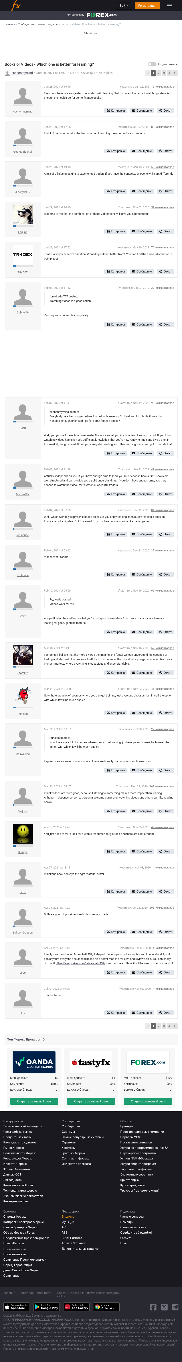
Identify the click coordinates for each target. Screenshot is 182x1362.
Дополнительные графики (80, 1248)
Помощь (126, 1222)
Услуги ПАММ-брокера (136, 1158)
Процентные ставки (17, 1137)
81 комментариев (162, 510)
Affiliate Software (73, 1243)
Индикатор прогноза (76, 1163)
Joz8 (23, 428)
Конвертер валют (15, 1201)
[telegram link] (175, 1307)
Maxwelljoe (23, 754)
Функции (68, 1222)
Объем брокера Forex (19, 1232)
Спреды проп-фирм (17, 1265)
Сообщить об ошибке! (136, 1232)
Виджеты (68, 1216)
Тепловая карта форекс (20, 1190)
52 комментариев (162, 207)
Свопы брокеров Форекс (20, 1227)
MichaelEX (22, 494)
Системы (68, 1131)
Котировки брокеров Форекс (23, 1222)
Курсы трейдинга (132, 1185)
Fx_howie (23, 575)
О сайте (126, 1238)
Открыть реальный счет (34, 1101)
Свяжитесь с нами (133, 1227)
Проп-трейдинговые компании (142, 1131)
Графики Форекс (74, 1153)
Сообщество (71, 1126)
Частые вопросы (132, 1216)
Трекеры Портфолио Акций (140, 1190)
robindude (22, 535)
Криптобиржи (130, 1180)
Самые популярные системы (83, 1137)
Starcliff (23, 673)
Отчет (168, 110)
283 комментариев (162, 127)
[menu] (169, 5)
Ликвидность (12, 1180)
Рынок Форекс (13, 1147)
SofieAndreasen (23, 932)
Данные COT (12, 1174)
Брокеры (126, 1126)
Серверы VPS (130, 1137)
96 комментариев (162, 403)
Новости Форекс (15, 1163)
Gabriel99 (23, 312)
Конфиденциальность (36, 1292)
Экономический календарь (22, 1126)
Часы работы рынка (17, 1131)
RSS (64, 1232)
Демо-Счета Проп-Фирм (20, 1270)
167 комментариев (162, 786)
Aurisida (23, 713)
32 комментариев (162, 550)
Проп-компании (14, 1254)
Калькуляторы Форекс (19, 1185)
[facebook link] (153, 1307)
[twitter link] (164, 1307)
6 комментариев (163, 86)
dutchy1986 (22, 192)
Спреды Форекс (14, 1216)
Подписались (168, 64)
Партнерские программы (138, 1153)
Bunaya (22, 852)
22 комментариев (162, 729)
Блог (123, 1243)
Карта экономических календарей (95, 1292)
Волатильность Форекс (19, 1153)
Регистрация (147, 5)
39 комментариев (162, 287)
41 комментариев (162, 688)
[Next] (174, 73)
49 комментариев (162, 469)
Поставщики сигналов (136, 1142)
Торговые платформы (136, 1169)
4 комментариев (163, 867)
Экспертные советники (136, 1174)
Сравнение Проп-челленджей (24, 1259)
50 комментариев (162, 167)
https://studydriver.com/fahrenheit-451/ (80, 963)
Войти (124, 5)
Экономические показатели (23, 1196)
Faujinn (22, 232)
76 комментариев (162, 247)
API (64, 1227)
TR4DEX (23, 272)
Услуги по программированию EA (144, 1147)
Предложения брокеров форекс (26, 1238)
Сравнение (11, 1275)
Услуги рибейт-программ (138, 1163)
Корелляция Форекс (17, 1158)
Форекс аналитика (16, 1169)
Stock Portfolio (72, 1238)
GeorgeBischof (22, 151)
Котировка (118, 110)
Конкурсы (68, 1147)
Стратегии (69, 1142)
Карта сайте (61, 1294)
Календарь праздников (19, 1142)
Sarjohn (23, 811)
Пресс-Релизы (13, 1243)
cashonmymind (22, 72)
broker (48, 663)
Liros (23, 892)
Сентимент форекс (75, 1158)
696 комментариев (162, 907)
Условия (9, 1292)
